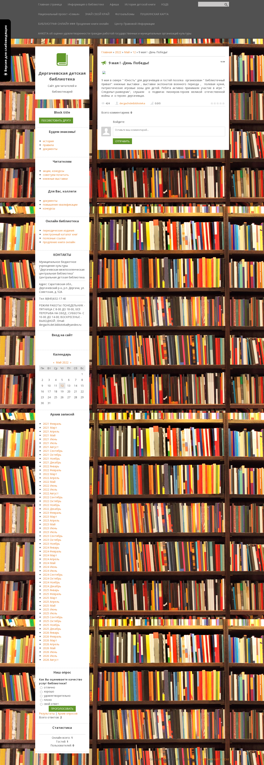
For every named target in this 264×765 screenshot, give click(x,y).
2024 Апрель (51, 559)
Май (127, 52)
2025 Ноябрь (51, 625)
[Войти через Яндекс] (142, 122)
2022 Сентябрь (53, 497)
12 (134, 52)
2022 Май (49, 482)
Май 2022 (62, 362)
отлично (49, 687)
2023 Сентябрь (53, 536)
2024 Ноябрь (51, 582)
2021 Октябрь (52, 454)
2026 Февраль (52, 636)
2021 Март (50, 427)
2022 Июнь (50, 485)
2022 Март (50, 474)
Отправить (122, 141)
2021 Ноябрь (51, 458)
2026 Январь (51, 632)
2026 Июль (50, 656)
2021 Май (49, 435)
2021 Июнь (50, 439)
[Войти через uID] (128, 122)
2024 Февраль (52, 551)
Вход (226, 42)
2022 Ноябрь (51, 505)
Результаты (47, 713)
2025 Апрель (51, 601)
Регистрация (213, 42)
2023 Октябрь (52, 540)
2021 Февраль (52, 424)
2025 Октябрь (52, 621)
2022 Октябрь (52, 501)
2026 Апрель (51, 644)
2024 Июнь (50, 567)
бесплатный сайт (208, 759)
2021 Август (51, 447)
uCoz (226, 759)
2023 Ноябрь (51, 543)
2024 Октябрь (52, 578)
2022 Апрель (51, 478)
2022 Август (51, 493)
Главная (106, 52)
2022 (118, 52)
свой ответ (51, 704)
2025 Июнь (50, 609)
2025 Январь (51, 590)
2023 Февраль (52, 513)
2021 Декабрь (52, 462)
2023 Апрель (51, 520)
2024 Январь (51, 547)
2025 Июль (50, 613)
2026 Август (51, 660)
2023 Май (49, 524)
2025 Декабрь (52, 629)
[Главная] (62, 64)
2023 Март (50, 516)
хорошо (49, 691)
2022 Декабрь (52, 509)
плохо (48, 700)
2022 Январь (51, 466)
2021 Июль (50, 443)
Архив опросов (67, 713)
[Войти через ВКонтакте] (135, 122)
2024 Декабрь (52, 586)
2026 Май (49, 648)
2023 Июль (50, 532)
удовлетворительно (57, 695)
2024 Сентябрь (53, 574)
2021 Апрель (51, 431)
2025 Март (50, 598)
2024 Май (49, 563)
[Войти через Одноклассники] (148, 122)
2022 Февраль (52, 470)
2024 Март (50, 555)
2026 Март (50, 640)
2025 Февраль (52, 594)
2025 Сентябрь (53, 617)
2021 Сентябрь (53, 451)
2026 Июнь (50, 652)
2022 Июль (50, 489)
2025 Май (49, 605)
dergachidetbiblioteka (132, 103)
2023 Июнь (50, 528)
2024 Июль (50, 571)
